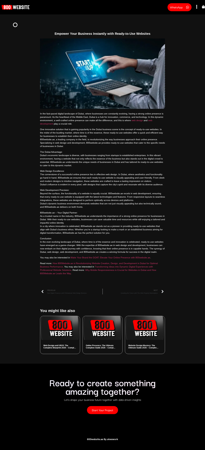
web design (137, 120)
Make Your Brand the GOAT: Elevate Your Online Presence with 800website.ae (110, 257)
